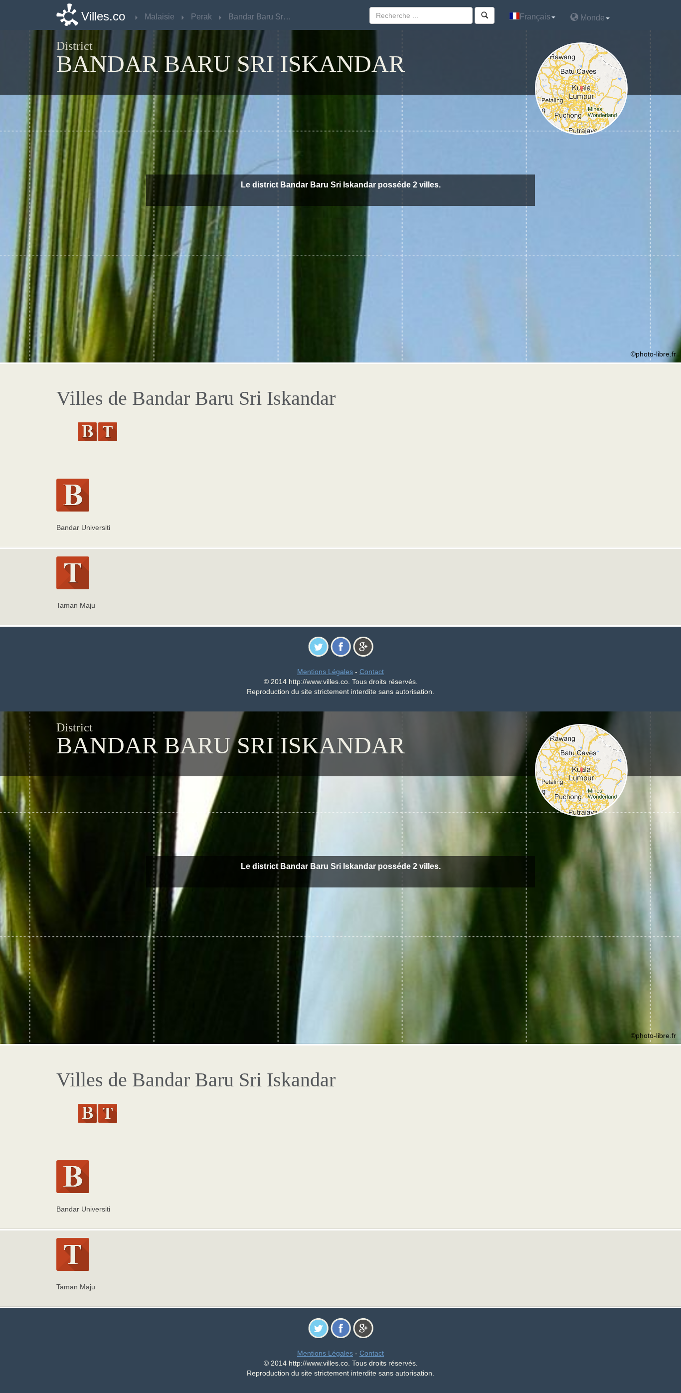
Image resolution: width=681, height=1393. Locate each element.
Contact (371, 672)
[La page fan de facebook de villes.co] (341, 646)
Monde (591, 17)
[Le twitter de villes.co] (318, 646)
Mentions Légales (325, 672)
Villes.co (103, 16)
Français (534, 16)
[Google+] (363, 646)
